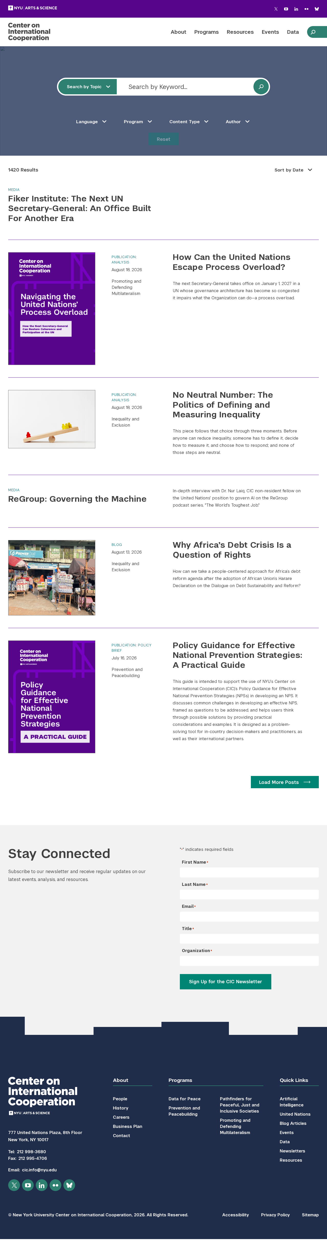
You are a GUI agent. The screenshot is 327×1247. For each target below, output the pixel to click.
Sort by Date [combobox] (289, 170)
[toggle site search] (313, 32)
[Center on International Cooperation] (42, 32)
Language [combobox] (87, 121)
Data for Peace (185, 1099)
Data (293, 32)
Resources (240, 32)
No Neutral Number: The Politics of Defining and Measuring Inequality (223, 405)
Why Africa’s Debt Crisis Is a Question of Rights (232, 550)
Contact (121, 1135)
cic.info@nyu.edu (39, 1170)
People (120, 1099)
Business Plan (127, 1126)
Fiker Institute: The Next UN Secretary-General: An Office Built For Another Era (79, 208)
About (178, 32)
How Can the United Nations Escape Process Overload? (231, 262)
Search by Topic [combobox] (84, 86)
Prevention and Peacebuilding (127, 672)
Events (270, 32)
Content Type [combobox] (184, 121)
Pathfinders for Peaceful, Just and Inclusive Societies (239, 1105)
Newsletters (292, 1151)
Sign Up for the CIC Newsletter (225, 982)
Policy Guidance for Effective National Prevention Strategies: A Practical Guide (237, 655)
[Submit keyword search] (261, 86)
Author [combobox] (233, 121)
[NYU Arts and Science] (32, 8)
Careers (121, 1117)
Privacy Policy (275, 1215)
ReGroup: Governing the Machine (77, 499)
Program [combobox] (133, 121)
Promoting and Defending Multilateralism (126, 287)
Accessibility (235, 1215)
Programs (206, 32)
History (120, 1108)
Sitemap (310, 1215)
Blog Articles (293, 1123)
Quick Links (294, 1080)
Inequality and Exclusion (125, 422)
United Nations (295, 1114)
